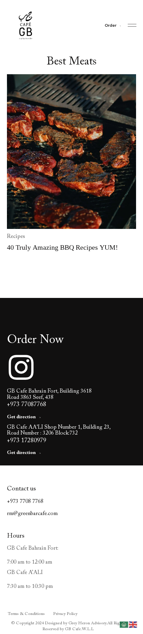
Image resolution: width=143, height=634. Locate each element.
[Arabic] (124, 624)
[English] (133, 624)
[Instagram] (21, 367)
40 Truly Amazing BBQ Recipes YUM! (62, 247)
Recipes (16, 236)
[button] (132, 25)
